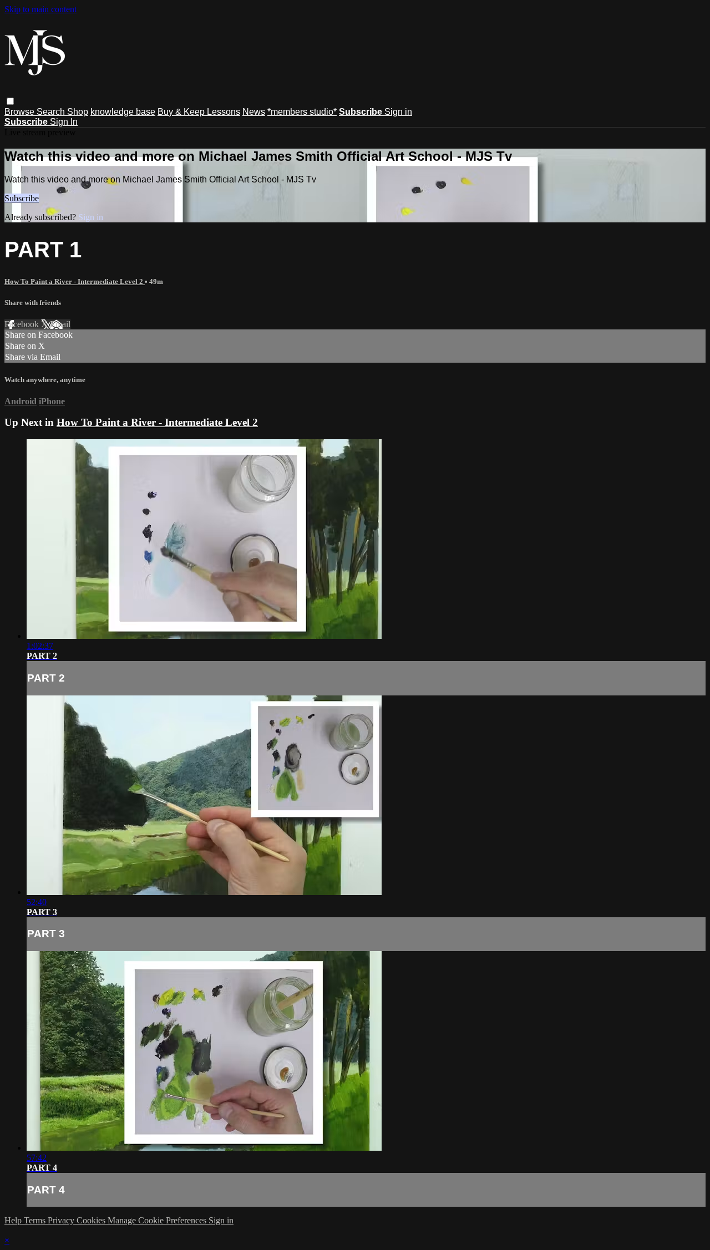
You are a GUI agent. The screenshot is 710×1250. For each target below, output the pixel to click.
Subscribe (21, 198)
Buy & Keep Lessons (199, 111)
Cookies (92, 1220)
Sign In (64, 121)
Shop (77, 111)
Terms (36, 1220)
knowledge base (122, 111)
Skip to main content (40, 9)
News (253, 111)
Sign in (398, 111)
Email (60, 324)
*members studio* (302, 111)
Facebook (22, 324)
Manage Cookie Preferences (158, 1220)
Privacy (62, 1220)
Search (52, 111)
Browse (20, 111)
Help (14, 1220)
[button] (10, 101)
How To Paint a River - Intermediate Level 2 (74, 281)
